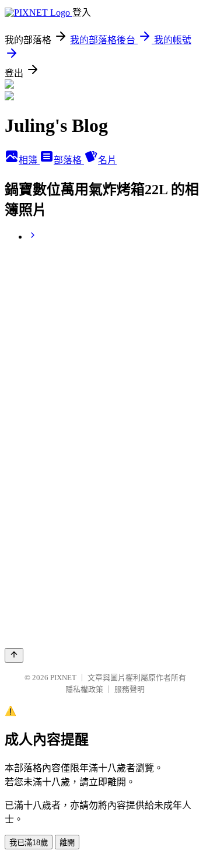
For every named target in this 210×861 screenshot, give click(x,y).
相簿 (29, 160)
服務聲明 (129, 689)
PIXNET (63, 677)
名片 (107, 160)
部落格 (69, 160)
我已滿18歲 (28, 842)
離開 (67, 842)
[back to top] (14, 655)
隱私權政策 (84, 689)
